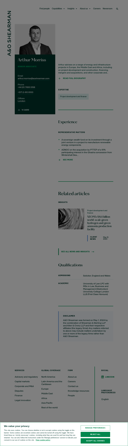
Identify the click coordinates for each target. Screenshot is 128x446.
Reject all (95, 434)
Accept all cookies (95, 441)
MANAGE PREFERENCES (95, 428)
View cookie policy (43, 440)
